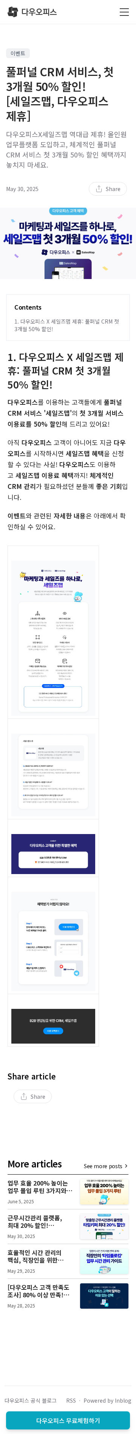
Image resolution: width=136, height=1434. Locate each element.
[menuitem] (108, 188)
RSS (71, 1400)
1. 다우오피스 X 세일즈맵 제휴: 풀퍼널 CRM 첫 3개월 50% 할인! (66, 325)
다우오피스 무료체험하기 (68, 1420)
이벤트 (18, 53)
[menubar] (108, 189)
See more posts (103, 1166)
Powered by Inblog (107, 1400)
